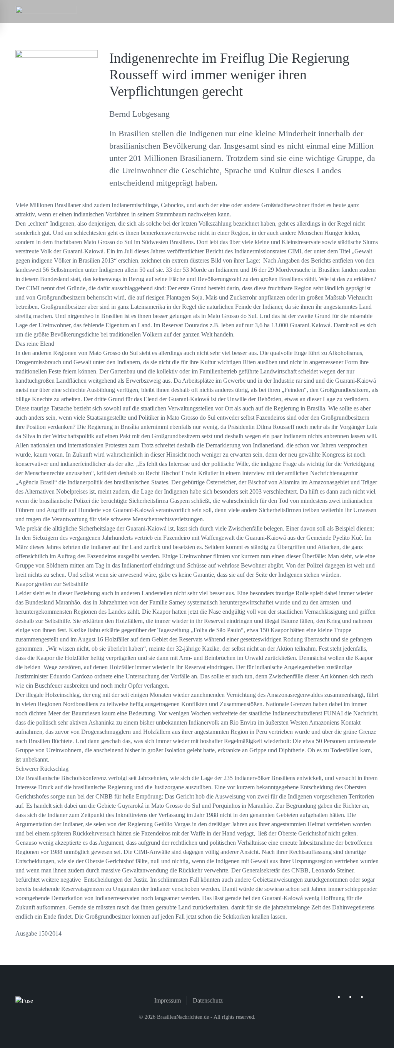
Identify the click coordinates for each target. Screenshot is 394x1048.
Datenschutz (208, 1000)
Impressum (167, 1000)
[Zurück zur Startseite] (46, 11)
